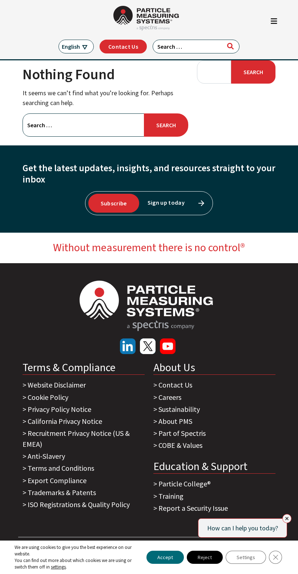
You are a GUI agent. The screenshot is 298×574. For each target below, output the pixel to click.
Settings (246, 557)
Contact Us (123, 46)
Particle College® (184, 483)
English (71, 46)
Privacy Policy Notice (59, 409)
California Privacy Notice (65, 421)
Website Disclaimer (57, 384)
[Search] (230, 46)
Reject (205, 557)
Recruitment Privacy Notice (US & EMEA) (76, 439)
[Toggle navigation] (274, 23)
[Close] (287, 519)
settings (58, 567)
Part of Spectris (182, 433)
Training (171, 496)
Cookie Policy (48, 397)
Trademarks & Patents (62, 492)
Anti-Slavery (46, 456)
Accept (165, 557)
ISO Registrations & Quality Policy (79, 504)
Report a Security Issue (193, 508)
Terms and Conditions (61, 468)
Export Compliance (57, 480)
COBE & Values (180, 445)
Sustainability (179, 409)
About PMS (175, 421)
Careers (169, 397)
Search (253, 72)
